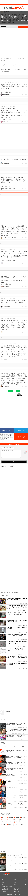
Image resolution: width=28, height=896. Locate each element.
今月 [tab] (14, 747)
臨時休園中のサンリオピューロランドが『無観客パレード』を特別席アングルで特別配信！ (16, 736)
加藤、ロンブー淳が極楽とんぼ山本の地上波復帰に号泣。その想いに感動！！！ (16, 798)
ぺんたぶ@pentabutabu (7, 359)
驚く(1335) (25, 20)
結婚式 (22, 824)
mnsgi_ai (2, 318)
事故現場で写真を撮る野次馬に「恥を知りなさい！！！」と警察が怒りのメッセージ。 (16, 792)
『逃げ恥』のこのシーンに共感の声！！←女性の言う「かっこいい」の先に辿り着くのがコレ (17, 657)
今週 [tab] (5, 747)
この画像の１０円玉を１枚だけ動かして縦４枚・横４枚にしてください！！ (16, 750)
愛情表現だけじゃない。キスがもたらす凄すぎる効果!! (16, 860)
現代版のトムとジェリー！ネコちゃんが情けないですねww (17, 664)
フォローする (7, 82)
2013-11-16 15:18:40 (12, 370)
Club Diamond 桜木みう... (7, 286)
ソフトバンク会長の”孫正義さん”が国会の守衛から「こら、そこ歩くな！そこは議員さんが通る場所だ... (16, 730)
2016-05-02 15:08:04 (13, 274)
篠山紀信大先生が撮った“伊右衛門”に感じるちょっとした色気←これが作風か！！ (17, 635)
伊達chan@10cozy (6, 163)
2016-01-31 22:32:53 (11, 318)
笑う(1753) (20, 20)
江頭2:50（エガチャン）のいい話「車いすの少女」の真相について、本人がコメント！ (16, 756)
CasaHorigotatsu (3, 223)
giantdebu (2, 298)
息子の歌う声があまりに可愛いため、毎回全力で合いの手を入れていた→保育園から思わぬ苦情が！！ (17, 607)
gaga (22, 739)
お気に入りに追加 (23, 27)
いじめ (22, 823)
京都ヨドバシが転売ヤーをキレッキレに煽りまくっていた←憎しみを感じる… (17, 613)
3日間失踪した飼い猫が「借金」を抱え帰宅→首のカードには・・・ (17, 620)
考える (10, 817)
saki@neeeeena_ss (6, 94)
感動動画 (23, 821)
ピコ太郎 (11, 823)
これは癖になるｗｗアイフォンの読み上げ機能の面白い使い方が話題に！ (16, 774)
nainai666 (2, 249)
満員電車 (10, 824)
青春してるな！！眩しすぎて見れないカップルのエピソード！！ (17, 649)
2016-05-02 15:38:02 (12, 298)
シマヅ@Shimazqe (6, 386)
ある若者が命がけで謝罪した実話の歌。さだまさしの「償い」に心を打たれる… (16, 762)
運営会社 (4, 891)
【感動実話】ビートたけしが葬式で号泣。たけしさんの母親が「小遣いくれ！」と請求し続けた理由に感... (16, 805)
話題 (17, 817)
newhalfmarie (3, 274)
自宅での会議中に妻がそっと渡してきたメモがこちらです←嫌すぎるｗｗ (17, 599)
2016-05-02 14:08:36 (13, 175)
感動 (4, 817)
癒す (23, 817)
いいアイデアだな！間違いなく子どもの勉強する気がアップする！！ (17, 642)
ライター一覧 (5, 888)
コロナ (21, 819)
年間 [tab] (23, 747)
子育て (17, 823)
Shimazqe (2, 370)
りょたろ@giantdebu (6, 306)
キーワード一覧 (17, 888)
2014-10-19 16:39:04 (13, 343)
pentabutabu (3, 343)
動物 (10, 821)
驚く (15, 819)
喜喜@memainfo (6, 121)
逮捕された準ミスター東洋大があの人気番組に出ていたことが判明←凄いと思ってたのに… (16, 786)
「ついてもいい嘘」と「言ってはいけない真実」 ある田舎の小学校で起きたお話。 (17, 854)
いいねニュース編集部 (17, 727)
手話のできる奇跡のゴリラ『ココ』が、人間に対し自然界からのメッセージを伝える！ (16, 724)
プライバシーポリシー (19, 891)
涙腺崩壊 (4, 823)
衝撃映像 (4, 821)
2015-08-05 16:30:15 (14, 223)
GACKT (4, 824)
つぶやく (19, 393)
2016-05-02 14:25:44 (11, 156)
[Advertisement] (14, 43)
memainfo (2, 106)
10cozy (2, 156)
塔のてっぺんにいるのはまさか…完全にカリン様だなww (17, 628)
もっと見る (25, 810)
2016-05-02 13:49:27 (13, 82)
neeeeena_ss (3, 82)
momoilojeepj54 (3, 175)
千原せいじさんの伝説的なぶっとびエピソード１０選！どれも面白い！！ (16, 768)
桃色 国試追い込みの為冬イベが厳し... (9, 188)
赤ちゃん (16, 821)
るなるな (19, 603)
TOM (22, 754)
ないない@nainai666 (6, 262)
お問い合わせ (5, 889)
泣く (9, 819)
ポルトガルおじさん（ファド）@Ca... (9, 237)
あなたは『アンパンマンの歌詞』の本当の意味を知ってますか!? (16, 780)
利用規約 (16, 889)
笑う (3, 819)
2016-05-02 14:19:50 (12, 249)
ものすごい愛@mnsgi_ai (7, 331)
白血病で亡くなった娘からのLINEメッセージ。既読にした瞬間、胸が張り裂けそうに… (17, 866)
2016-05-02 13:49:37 (12, 106)
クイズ (16, 824)
